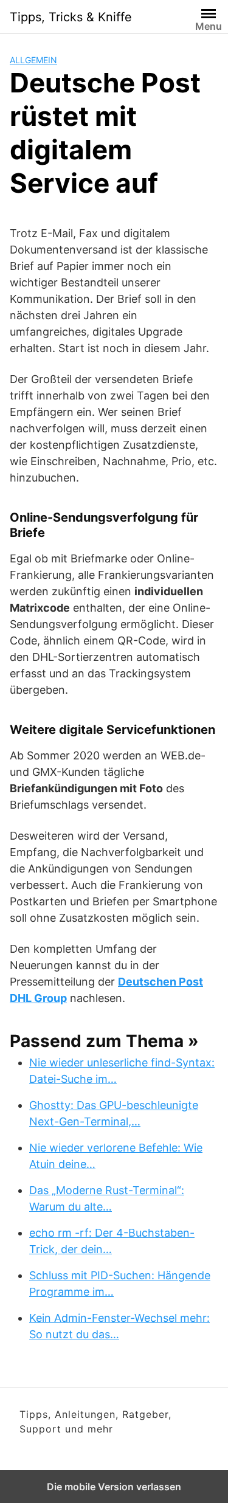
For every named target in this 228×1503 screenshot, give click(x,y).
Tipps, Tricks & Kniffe (71, 17)
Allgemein (33, 60)
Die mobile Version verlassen (114, 1487)
